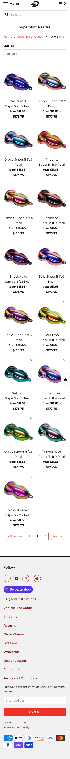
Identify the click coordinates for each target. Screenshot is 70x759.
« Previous (15, 536)
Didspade (19, 722)
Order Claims (14, 634)
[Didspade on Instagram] (26, 578)
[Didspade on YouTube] (17, 578)
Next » (57, 536)
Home (8, 36)
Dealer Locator (15, 660)
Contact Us (12, 669)
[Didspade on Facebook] (8, 578)
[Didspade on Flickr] (32, 578)
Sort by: (9, 45)
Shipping (11, 616)
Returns (10, 625)
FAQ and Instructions (20, 599)
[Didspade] (35, 3)
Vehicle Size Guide (18, 608)
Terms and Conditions (20, 678)
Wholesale (12, 652)
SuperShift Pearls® (30, 36)
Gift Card (10, 643)
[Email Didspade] (38, 578)
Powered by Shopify (17, 727)
